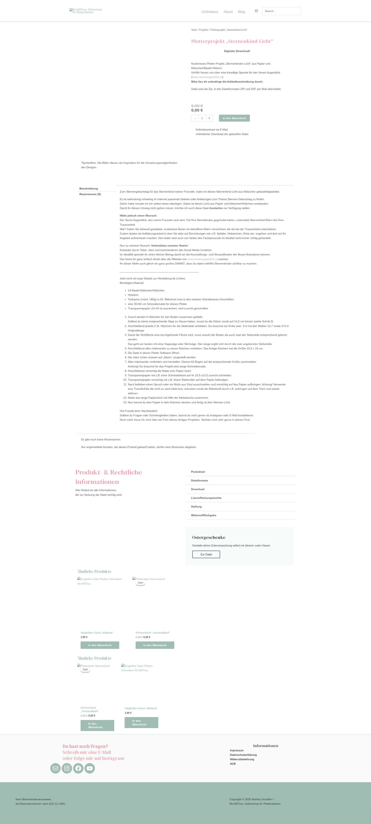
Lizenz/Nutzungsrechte (206, 497)
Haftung (196, 506)
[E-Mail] (55, 768)
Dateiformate (199, 480)
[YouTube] (89, 768)
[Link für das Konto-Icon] (256, 11)
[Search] (298, 11)
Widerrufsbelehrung (242, 759)
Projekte (203, 29)
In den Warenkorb (234, 118)
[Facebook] (78, 768)
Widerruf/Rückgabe (203, 515)
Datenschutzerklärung (243, 754)
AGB (233, 763)
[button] (246, 12)
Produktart (198, 471)
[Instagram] (67, 768)
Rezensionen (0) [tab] (90, 194)
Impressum (237, 750)
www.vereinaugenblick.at (207, 76)
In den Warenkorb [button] (99, 645)
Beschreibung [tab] (88, 188)
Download (197, 489)
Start (194, 29)
